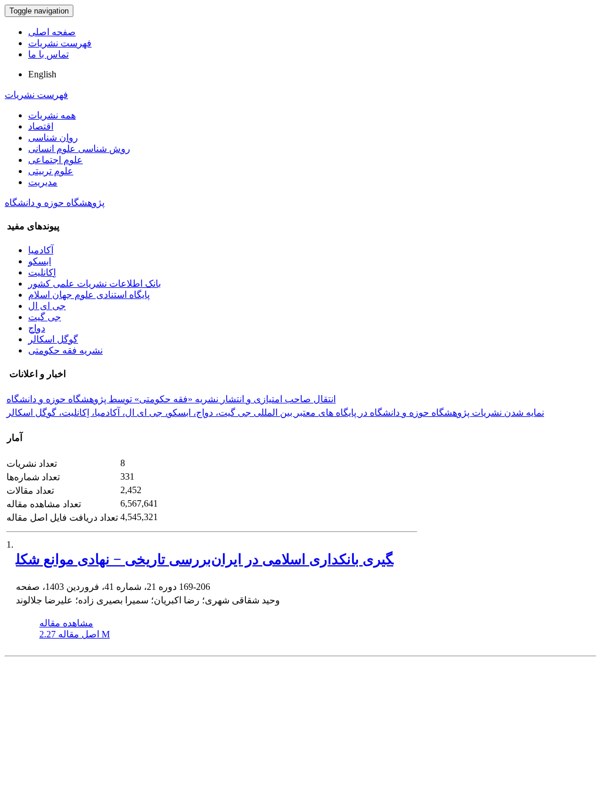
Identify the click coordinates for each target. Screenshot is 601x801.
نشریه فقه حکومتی (65, 350)
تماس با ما (48, 54)
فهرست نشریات (60, 43)
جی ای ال (47, 306)
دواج (36, 328)
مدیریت (43, 182)
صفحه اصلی (52, 32)
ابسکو (39, 261)
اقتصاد (40, 126)
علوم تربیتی (50, 171)
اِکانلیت (42, 272)
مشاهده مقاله (66, 623)
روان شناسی (53, 137)
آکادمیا (40, 250)
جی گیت (44, 317)
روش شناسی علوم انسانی (79, 149)
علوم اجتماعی (55, 160)
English (42, 74)
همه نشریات (52, 115)
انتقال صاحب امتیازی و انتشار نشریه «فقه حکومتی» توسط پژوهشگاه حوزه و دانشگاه (171, 399)
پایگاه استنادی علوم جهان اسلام (89, 295)
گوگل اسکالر (53, 339)
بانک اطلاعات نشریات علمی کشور (94, 284)
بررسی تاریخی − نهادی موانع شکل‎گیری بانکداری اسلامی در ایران (204, 559)
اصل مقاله (74, 634)
